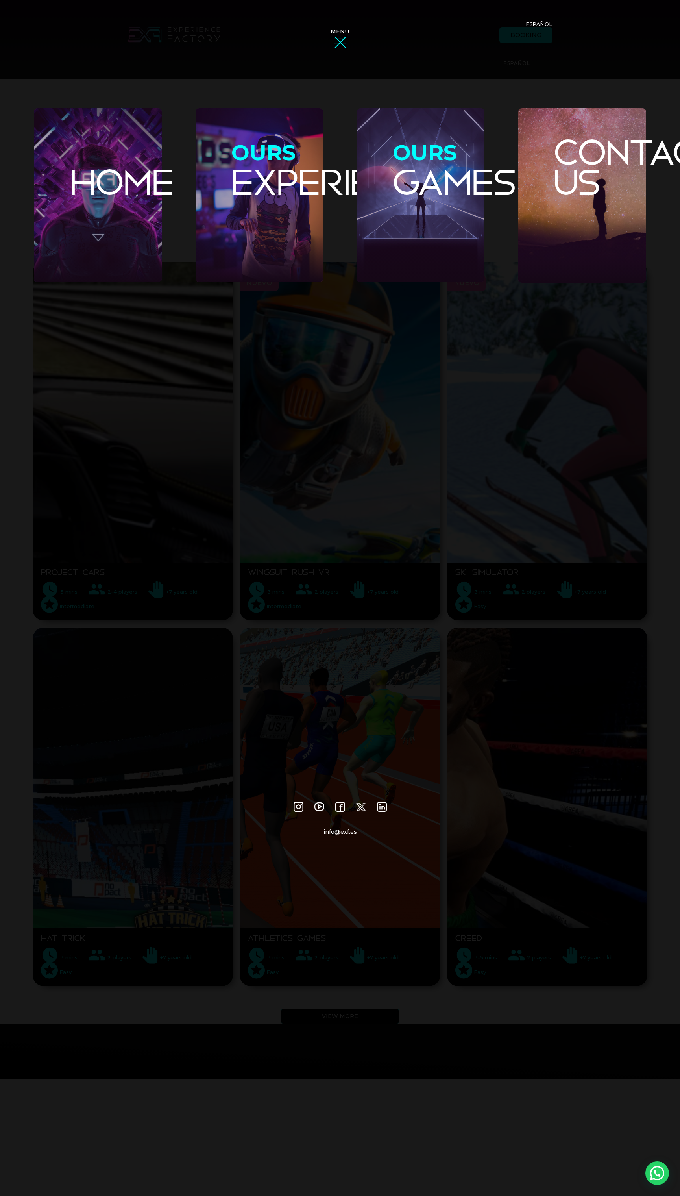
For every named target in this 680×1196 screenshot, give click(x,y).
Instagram (298, 807)
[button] (657, 1173)
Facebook (340, 807)
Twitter (361, 807)
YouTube (319, 807)
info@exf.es (340, 831)
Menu (340, 31)
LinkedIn (382, 807)
